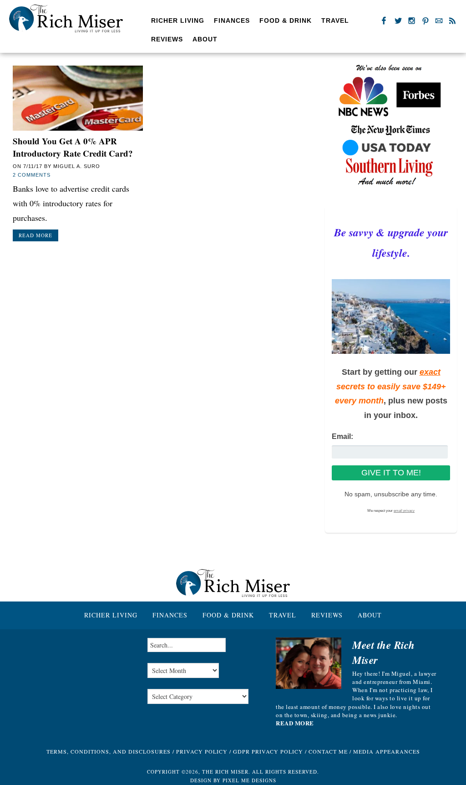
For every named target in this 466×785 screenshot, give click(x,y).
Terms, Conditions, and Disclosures (108, 751)
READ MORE (295, 723)
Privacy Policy (202, 751)
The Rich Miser (66, 18)
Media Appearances (386, 751)
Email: (342, 436)
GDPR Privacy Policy (268, 751)
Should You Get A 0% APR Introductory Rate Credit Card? (73, 147)
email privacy (404, 511)
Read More (35, 235)
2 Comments (32, 175)
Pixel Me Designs (249, 780)
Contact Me (328, 751)
